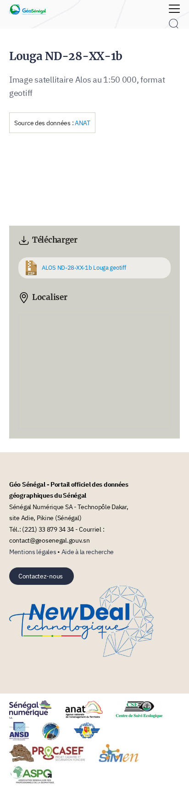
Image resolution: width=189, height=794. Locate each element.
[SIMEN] (124, 759)
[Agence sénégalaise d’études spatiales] (57, 737)
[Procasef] (53, 759)
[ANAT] (89, 716)
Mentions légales (32, 551)
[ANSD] (24, 737)
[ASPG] (38, 781)
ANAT (82, 122)
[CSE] (145, 716)
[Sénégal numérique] (36, 716)
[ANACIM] (92, 737)
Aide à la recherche (87, 551)
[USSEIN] (74, 781)
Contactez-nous (40, 576)
